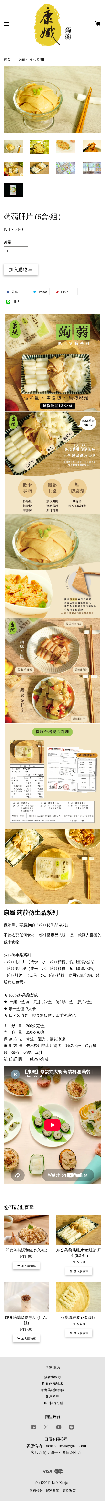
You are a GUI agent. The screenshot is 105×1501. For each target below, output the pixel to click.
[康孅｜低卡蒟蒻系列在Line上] (71, 1429)
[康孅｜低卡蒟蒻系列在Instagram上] (46, 1429)
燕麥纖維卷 (52, 1377)
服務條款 (36, 1491)
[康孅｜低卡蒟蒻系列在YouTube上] (58, 1429)
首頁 (7, 59)
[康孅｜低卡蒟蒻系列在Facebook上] (33, 1429)
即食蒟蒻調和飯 (52, 1390)
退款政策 (69, 1491)
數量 (7, 242)
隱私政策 (52, 1491)
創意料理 (52, 1396)
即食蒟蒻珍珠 (52, 1383)
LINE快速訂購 (52, 1403)
